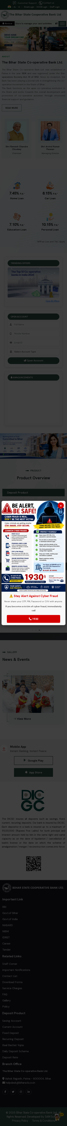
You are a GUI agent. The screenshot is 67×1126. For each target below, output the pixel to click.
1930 (34, 619)
